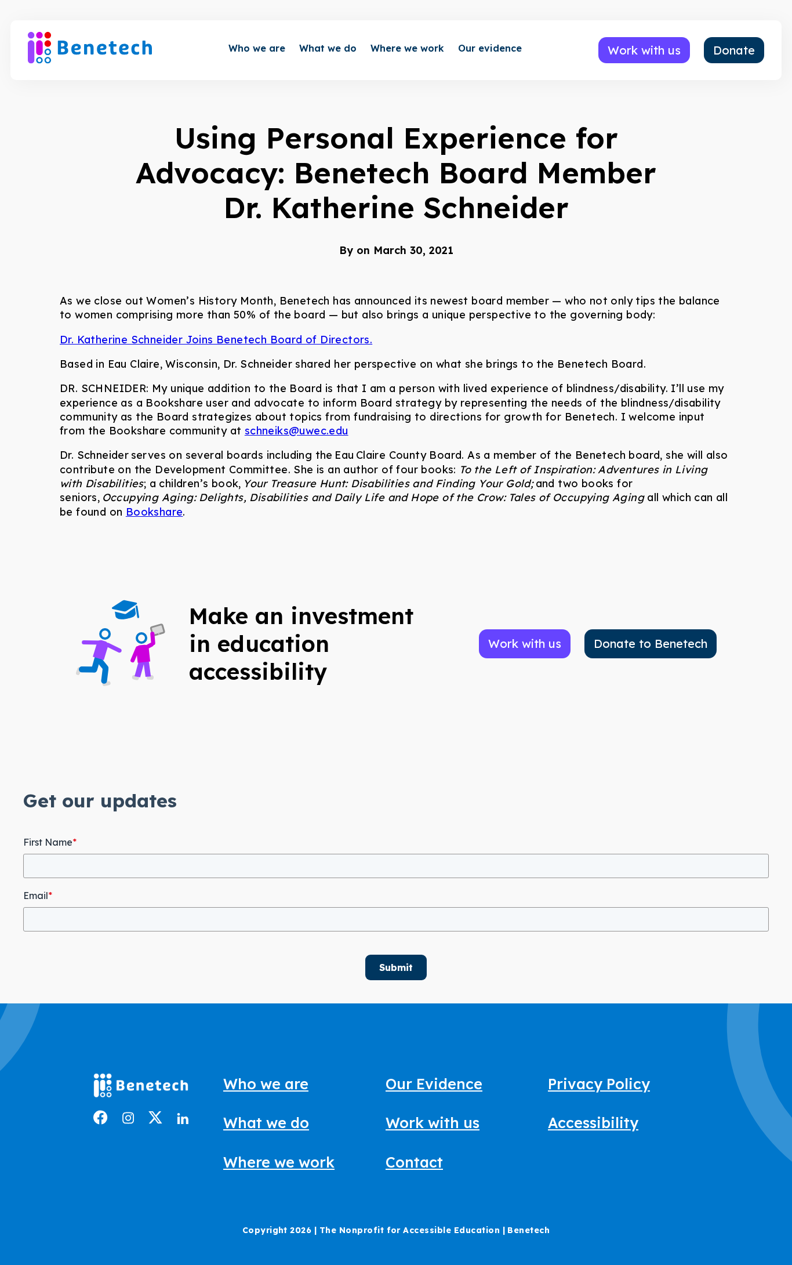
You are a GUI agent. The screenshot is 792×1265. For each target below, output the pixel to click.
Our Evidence (434, 1084)
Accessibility (593, 1123)
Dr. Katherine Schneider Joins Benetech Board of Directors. (216, 339)
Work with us (432, 1123)
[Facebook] (100, 1120)
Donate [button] (734, 50)
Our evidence (490, 48)
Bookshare (154, 512)
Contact (414, 1162)
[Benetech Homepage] (140, 1088)
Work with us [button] (644, 50)
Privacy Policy (599, 1084)
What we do (328, 48)
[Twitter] (155, 1119)
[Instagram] (128, 1119)
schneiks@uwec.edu (296, 430)
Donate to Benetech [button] (650, 643)
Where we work (407, 48)
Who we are (256, 48)
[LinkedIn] (182, 1119)
